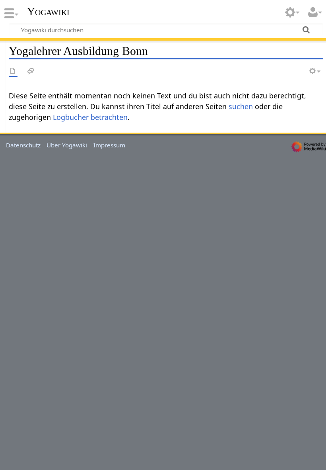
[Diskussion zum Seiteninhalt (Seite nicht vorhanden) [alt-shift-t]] (31, 71)
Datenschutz (23, 145)
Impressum (109, 145)
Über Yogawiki (67, 145)
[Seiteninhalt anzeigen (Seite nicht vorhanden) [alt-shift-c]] (13, 71)
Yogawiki (48, 11)
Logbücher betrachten (90, 117)
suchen (241, 106)
